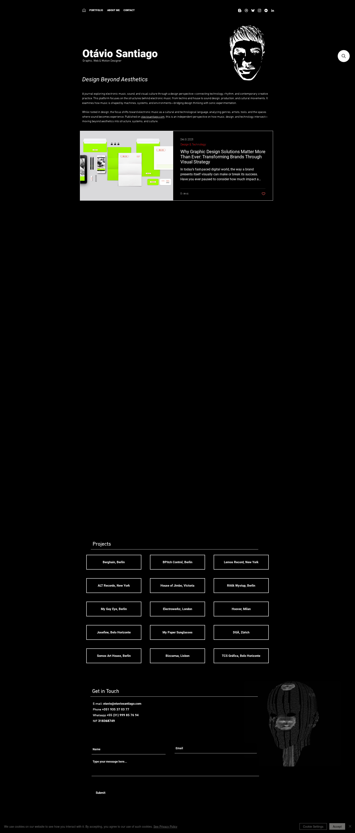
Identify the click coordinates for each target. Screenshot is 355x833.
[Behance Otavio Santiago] (266, 10)
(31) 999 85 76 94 (126, 715)
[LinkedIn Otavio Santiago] (272, 10)
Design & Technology (193, 144)
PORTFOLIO (96, 10)
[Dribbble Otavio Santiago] (246, 10)
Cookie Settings (313, 826)
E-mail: (98, 704)
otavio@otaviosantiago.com (122, 703)
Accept (337, 826)
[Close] (350, 826)
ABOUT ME (114, 10)
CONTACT (129, 10)
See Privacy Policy (165, 826)
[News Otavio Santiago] (239, 10)
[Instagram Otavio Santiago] (259, 10)
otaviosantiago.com (153, 117)
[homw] (84, 10)
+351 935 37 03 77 (115, 709)
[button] (344, 56)
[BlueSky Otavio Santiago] (253, 10)
